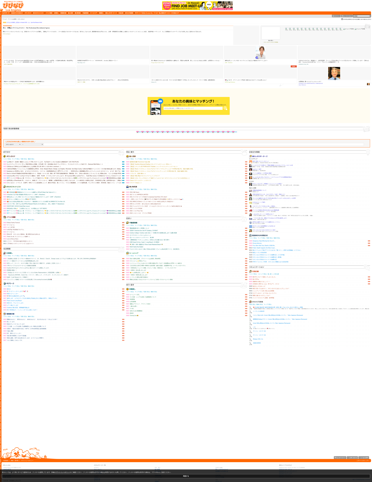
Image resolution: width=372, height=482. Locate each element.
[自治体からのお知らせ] (16, 13)
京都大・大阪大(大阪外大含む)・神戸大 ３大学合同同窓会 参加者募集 (24, 328)
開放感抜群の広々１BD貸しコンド (137, 228)
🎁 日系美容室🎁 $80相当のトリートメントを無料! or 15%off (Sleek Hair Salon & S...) (29, 192)
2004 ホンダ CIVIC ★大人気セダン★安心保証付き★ (143, 203)
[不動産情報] (84, 13)
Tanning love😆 (132, 315)
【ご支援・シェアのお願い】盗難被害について (141, 297)
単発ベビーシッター (10, 293)
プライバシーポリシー (27, 460)
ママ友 (130, 308)
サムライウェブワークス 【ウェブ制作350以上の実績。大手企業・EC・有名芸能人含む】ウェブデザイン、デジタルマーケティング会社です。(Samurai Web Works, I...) (53, 164)
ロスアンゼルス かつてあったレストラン (263, 293)
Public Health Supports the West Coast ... (262, 247)
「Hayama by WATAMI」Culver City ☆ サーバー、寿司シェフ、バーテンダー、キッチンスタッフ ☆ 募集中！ (36, 274)
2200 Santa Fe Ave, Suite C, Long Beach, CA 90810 (142, 242)
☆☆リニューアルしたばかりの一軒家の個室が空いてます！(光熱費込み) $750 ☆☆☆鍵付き (154, 263)
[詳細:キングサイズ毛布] (209, 132)
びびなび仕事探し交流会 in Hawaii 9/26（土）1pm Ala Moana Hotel (22, 22)
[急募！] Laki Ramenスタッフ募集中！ (16, 277)
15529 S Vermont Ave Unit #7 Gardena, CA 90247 (142, 230)
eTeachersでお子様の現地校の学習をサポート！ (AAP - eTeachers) (24, 194)
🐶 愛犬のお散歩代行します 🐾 (14, 296)
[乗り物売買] (77, 13)
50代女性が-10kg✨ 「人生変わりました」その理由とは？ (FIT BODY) (25, 208)
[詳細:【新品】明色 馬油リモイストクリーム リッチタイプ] (174, 132)
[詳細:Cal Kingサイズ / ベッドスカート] (204, 132)
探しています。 (9, 321)
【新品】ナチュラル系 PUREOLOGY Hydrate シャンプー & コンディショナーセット (152, 166)
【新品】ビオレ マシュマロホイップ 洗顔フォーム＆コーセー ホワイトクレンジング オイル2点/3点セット (158, 178)
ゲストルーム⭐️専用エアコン (136, 261)
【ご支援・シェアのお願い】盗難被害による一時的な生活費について (24, 326)
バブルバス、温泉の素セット (136, 173)
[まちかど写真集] (128, 13)
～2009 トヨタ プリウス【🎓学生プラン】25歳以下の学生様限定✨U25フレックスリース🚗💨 (154, 199)
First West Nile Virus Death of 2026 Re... (262, 245)
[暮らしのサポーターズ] (110, 13)
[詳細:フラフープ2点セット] (138, 132)
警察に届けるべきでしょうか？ (259, 295)
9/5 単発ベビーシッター (12, 333)
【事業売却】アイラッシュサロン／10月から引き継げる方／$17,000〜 (148, 239)
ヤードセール (9, 225)
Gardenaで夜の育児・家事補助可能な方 (16, 307)
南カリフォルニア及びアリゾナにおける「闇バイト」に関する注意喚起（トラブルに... (275, 250)
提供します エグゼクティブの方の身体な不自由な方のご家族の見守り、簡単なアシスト (30, 298)
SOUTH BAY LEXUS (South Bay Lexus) (16, 206)
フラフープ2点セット (134, 182)
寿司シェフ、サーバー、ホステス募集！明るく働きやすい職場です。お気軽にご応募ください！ (32, 263)
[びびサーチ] (5, 13)
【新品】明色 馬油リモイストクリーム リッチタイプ (143, 175)
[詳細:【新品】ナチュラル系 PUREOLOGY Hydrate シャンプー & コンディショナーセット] (164, 132)
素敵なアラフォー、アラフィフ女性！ (138, 304)
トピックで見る (262, 274)
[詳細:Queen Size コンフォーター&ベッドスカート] (224, 132)
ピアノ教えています (10, 305)
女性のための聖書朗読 (134, 310)
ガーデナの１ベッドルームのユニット (138, 235)
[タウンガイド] (27, 13)
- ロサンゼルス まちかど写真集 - (271, 42)
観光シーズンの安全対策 (258, 252)
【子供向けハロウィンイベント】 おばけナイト (18, 243)
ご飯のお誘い (131, 306)
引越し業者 (8, 331)
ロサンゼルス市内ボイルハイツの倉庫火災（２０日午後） (267, 254)
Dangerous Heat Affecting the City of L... (262, 241)
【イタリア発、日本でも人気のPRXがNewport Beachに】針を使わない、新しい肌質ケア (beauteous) (33, 203)
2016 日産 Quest (132, 192)
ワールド (4, 19)
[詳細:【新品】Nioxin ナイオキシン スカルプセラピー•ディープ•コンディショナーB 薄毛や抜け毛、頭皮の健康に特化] (143, 132)
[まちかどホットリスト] (38, 13)
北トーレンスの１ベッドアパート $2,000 (140, 237)
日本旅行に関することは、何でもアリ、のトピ (264, 283)
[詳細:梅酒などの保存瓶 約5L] (229, 132)
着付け (7, 289)
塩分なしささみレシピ (257, 286)
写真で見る (24, 159)
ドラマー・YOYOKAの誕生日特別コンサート (18, 241)
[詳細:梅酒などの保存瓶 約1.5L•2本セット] (219, 132)
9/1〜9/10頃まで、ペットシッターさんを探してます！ (20, 310)
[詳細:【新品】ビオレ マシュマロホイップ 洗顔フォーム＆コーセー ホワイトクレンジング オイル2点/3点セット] (149, 132)
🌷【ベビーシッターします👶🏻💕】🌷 (15, 291)
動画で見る (31, 159)
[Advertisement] (186, 440)
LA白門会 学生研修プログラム (13, 229)
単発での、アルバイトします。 (14, 303)
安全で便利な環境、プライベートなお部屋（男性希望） (143, 258)
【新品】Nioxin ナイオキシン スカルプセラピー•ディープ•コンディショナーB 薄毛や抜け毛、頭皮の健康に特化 (159, 168)
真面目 (130, 313)
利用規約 (5, 460)
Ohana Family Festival (11, 222)
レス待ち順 (276, 274)
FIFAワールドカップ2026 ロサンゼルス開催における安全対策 (268, 261)
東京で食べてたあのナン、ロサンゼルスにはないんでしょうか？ (269, 288)
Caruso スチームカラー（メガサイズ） (139, 180)
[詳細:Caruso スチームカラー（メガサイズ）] (169, 132)
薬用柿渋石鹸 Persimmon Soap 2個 (138, 161)
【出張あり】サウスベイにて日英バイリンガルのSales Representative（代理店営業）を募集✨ (32, 272)
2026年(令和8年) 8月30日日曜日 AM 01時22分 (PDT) (357, 19)
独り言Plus (254, 279)
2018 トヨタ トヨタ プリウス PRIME (139, 213)
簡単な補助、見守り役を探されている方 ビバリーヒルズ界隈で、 (24, 338)
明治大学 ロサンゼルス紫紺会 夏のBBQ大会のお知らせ (21, 234)
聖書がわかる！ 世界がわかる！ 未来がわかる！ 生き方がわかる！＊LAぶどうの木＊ (30, 319)
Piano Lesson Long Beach (12, 300)
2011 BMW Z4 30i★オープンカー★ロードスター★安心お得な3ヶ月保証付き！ (150, 201)
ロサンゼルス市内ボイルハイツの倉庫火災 (263, 259)
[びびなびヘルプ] (156, 13)
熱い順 (269, 274)
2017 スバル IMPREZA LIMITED (137, 194)
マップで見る (16, 159)
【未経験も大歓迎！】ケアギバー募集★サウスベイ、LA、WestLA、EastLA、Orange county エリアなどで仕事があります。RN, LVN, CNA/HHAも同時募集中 (49, 258)
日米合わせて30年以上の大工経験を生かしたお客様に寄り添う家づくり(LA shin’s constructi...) (31, 166)
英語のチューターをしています (14, 324)
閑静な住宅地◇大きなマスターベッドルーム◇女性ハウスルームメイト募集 (149, 279)
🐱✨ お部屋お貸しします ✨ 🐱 (137, 272)
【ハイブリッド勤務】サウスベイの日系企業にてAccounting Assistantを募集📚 (27, 279)
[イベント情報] (48, 13)
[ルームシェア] (93, 13)
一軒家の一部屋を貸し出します (136, 274)
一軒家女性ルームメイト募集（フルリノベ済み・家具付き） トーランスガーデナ (151, 268)
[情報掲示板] (62, 13)
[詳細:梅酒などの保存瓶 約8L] (199, 132)
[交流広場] (120, 13)
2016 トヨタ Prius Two (134, 210)
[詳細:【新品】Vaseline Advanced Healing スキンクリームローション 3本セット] (159, 132)
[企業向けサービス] (164, 13)
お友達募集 (131, 301)
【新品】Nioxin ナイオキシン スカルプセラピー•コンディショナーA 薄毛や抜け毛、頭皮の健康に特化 (156, 171)
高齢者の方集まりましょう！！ (259, 281)
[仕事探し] (56, 13)
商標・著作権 (14, 460)
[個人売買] (70, 13)
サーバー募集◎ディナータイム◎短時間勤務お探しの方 (20, 261)
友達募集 (130, 299)
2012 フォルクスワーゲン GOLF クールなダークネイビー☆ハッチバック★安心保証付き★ (154, 206)
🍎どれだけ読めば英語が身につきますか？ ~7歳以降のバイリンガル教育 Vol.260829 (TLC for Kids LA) (34, 201)
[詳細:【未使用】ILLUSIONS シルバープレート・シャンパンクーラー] (214, 132)
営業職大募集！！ (10, 270)
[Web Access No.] (147, 13)
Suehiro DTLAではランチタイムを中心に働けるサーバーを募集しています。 (26, 268)
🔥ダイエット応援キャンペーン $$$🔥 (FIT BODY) (19, 199)
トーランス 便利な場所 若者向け (137, 277)
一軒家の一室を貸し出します (136, 270)
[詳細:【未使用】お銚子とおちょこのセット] (194, 132)
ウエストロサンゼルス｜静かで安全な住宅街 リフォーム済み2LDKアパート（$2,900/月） (153, 249)
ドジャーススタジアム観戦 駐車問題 (261, 297)
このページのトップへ (362, 460)
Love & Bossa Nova (10, 239)
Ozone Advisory (255, 243)
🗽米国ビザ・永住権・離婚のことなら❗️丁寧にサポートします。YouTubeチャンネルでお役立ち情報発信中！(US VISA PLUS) (41, 161)
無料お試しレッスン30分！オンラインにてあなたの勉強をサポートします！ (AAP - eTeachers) (32, 197)
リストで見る (7, 159)
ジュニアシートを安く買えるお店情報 (261, 290)
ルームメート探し (133, 294)
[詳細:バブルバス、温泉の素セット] (184, 132)
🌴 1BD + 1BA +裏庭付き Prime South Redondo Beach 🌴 (144, 244)
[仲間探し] (100, 13)
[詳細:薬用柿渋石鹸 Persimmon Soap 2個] (154, 132)
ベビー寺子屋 (9, 227)
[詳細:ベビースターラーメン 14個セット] (234, 132)
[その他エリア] (175, 13)
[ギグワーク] (137, 13)
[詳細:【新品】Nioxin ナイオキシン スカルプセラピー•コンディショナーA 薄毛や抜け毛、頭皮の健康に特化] (179, 132)
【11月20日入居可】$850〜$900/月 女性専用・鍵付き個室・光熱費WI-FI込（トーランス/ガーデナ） (156, 265)
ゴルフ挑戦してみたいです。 (13, 340)
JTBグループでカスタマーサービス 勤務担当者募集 (19, 265)
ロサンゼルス (21, 19)
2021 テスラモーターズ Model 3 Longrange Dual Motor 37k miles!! (146, 197)
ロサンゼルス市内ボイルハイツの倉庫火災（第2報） (265, 257)
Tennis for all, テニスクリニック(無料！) (16, 236)
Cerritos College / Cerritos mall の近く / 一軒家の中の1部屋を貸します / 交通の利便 (151, 233)
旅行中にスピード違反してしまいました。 (263, 277)
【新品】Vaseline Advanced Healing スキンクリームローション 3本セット (149, 164)
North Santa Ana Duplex (134, 246)
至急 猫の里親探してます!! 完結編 (14, 335)
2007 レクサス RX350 (134, 208)
